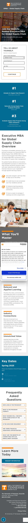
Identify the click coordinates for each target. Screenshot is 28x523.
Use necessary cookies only (14, 277)
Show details (20, 268)
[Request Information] (3, 519)
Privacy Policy (22, 511)
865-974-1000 (6, 497)
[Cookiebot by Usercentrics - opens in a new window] (20, 244)
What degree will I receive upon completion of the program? (12, 418)
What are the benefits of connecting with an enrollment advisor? (12, 437)
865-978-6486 (22, 505)
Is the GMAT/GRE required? (12, 424)
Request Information (12, 461)
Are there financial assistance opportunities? (12, 429)
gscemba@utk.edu (20, 507)
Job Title (6, 66)
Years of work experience (10, 55)
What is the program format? (10, 410)
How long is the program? (12, 405)
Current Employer (8, 60)
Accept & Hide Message (14, 272)
